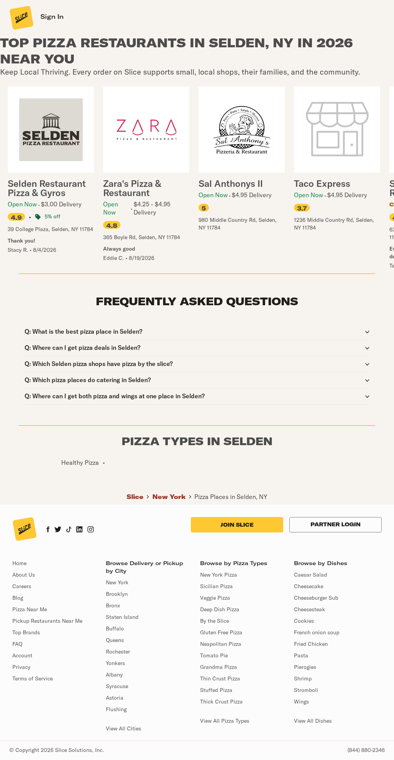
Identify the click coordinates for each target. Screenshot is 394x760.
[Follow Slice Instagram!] (90, 530)
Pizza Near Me (29, 609)
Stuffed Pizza (216, 690)
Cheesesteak (309, 609)
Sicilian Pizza (216, 586)
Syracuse (117, 686)
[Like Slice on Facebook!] (48, 530)
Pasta (301, 655)
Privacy (21, 667)
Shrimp (303, 678)
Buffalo (115, 628)
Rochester (118, 651)
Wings (301, 701)
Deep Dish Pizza (219, 609)
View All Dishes (313, 720)
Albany (114, 674)
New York (169, 497)
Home (19, 563)
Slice (135, 497)
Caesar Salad (310, 574)
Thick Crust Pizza (221, 701)
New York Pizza (218, 574)
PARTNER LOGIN (336, 524)
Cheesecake (308, 586)
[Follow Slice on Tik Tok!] (69, 530)
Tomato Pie (214, 655)
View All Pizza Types (224, 720)
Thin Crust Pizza (220, 678)
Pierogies (305, 667)
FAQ (17, 643)
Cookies (304, 620)
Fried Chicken (311, 643)
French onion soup (316, 632)
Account (22, 655)
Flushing (116, 709)
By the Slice (214, 620)
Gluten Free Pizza (221, 632)
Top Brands (26, 632)
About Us (23, 574)
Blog (17, 597)
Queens (115, 640)
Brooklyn (117, 593)
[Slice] (20, 17)
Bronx (113, 605)
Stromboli (306, 690)
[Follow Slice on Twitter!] (58, 530)
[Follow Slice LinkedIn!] (79, 530)
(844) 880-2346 (366, 750)
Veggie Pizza (215, 597)
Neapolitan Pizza (220, 643)
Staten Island (122, 617)
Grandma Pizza (218, 667)
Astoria (115, 697)
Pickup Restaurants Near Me (47, 620)
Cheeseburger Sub (316, 597)
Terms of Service (32, 678)
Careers (21, 586)
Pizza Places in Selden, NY (230, 497)
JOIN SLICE (237, 524)
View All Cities (123, 728)
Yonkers (115, 663)
